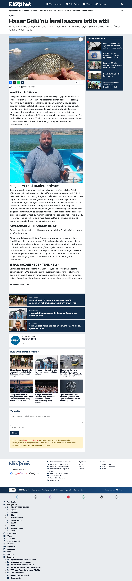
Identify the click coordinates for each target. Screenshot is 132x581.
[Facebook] (10, 473)
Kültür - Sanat (50, 11)
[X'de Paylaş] (14, 82)
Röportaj (11, 544)
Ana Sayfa (11, 502)
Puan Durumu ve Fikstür (59, 473)
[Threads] (33, 473)
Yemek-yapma (17, 528)
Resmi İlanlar (87, 11)
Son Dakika (24, 11)
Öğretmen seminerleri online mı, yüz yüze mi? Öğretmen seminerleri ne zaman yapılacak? (70, 398)
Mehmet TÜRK (15, 87)
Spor (40, 11)
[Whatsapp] (37, 473)
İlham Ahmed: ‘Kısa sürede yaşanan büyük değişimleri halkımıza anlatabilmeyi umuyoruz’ (21, 373)
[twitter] (35, 497)
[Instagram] (21, 473)
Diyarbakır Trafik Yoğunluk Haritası (26, 567)
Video (89, 4)
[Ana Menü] (122, 10)
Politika (81, 466)
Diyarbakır (13, 11)
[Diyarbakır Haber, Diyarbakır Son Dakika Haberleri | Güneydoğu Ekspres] (20, 4)
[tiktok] (101, 497)
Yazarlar (102, 4)
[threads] (117, 497)
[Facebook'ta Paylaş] (10, 82)
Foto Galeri (74, 4)
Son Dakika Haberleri (57, 478)
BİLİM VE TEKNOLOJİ (20, 507)
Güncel (34, 11)
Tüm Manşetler (55, 476)
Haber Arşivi (54, 480)
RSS (13, 490)
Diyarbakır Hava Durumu (59, 464)
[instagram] (51, 497)
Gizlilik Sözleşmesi (108, 466)
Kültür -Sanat (17, 518)
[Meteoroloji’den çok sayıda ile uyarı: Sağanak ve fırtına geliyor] (46, 362)
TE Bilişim (119, 490)
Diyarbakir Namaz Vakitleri (59, 466)
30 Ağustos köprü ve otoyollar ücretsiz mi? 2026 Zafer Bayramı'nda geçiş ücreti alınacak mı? (21, 398)
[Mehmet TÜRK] (15, 340)
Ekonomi (76, 11)
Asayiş (81, 464)
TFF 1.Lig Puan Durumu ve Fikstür (25, 570)
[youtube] (68, 497)
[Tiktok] (29, 473)
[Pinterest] (18, 473)
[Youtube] (25, 473)
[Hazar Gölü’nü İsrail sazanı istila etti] (47, 58)
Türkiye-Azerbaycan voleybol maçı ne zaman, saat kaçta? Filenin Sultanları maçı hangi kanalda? (45, 399)
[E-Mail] (23, 343)
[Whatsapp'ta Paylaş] (18, 82)
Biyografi (11, 546)
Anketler (11, 549)
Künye (104, 469)
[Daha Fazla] (22, 82)
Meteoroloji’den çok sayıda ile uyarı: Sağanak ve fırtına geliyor (46, 372)
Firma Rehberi (13, 541)
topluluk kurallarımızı (31, 440)
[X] (14, 473)
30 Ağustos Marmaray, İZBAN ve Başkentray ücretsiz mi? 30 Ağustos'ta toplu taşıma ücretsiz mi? (71, 373)
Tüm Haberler (55, 4)
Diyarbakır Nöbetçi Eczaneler (60, 462)
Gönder (15, 433)
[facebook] (18, 497)
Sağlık (61, 11)
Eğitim (68, 11)
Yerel (13, 531)
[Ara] (122, 4)
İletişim (81, 469)
